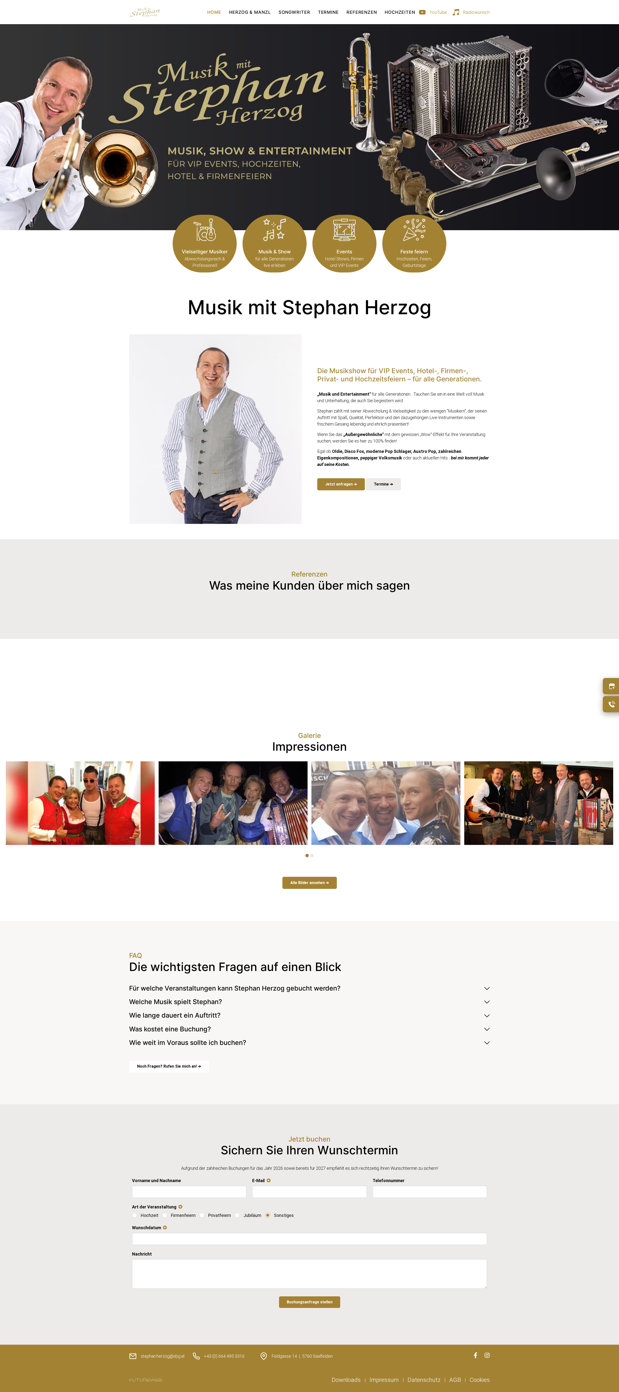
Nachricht (142, 1253)
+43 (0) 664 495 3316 (224, 1356)
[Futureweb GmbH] (145, 1380)
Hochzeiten (400, 12)
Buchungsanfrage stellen (309, 1302)
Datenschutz (424, 1379)
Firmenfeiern (183, 1215)
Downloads (346, 1379)
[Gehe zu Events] (344, 243)
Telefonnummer (389, 1180)
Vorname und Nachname (156, 1180)
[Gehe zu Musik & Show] (275, 243)
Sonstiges (284, 1215)
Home (214, 12)
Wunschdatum (148, 1228)
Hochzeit (149, 1215)
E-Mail (260, 1181)
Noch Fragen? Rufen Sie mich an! (167, 1066)
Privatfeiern (219, 1215)
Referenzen (361, 12)
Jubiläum (252, 1215)
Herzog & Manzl (250, 12)
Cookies (480, 1379)
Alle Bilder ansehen (308, 882)
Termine (328, 12)
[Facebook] (475, 1355)
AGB (455, 1379)
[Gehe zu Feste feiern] (414, 243)
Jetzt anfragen (339, 484)
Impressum (384, 1379)
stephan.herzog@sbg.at (163, 1356)
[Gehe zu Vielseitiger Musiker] (205, 243)
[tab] (307, 855)
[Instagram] (487, 1355)
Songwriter (294, 12)
